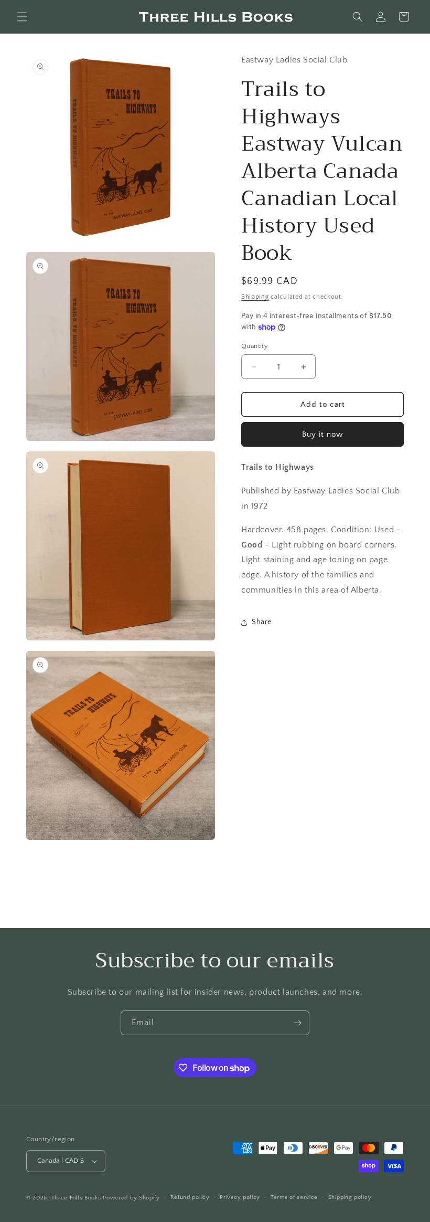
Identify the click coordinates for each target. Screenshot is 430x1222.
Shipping (255, 296)
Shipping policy (350, 1197)
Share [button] (262, 622)
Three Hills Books (76, 1198)
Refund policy (190, 1197)
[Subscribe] (297, 1022)
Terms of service (294, 1197)
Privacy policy (240, 1197)
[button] (22, 16)
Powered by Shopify (131, 1198)
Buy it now (322, 434)
